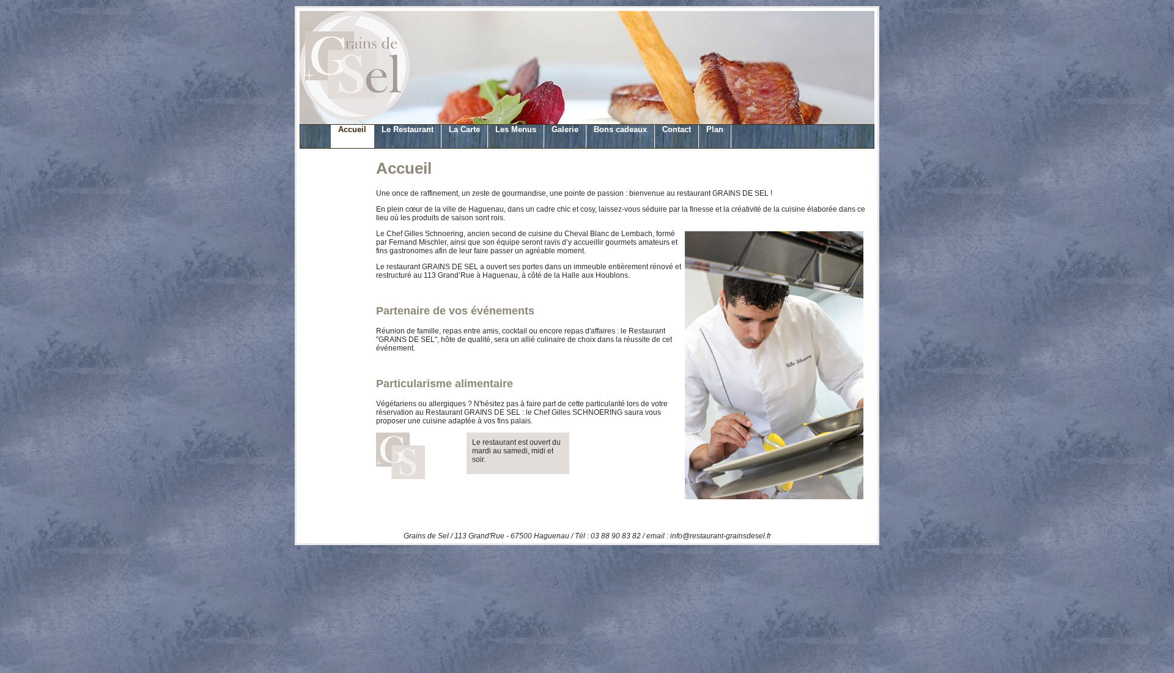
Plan (714, 129)
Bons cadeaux (620, 129)
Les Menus (515, 129)
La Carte (464, 129)
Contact (676, 129)
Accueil (352, 129)
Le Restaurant (408, 129)
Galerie (565, 129)
